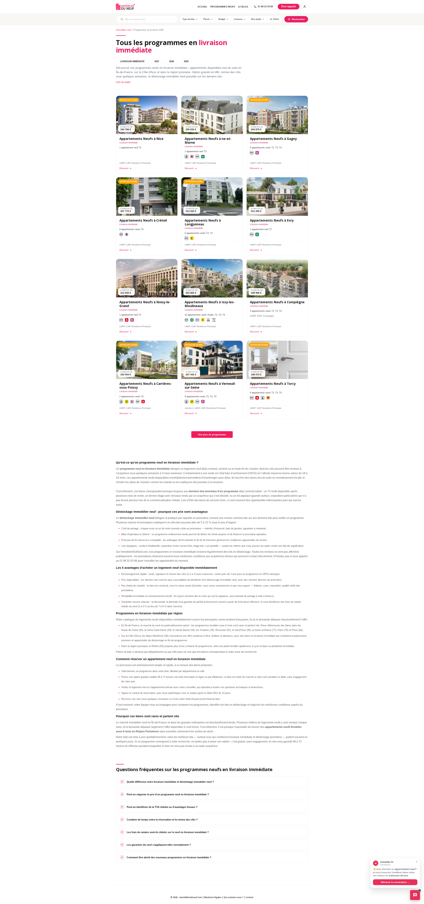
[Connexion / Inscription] (304, 6)
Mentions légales (212, 897)
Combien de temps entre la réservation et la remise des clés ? (162, 819)
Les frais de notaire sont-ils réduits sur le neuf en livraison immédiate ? (168, 832)
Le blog (243, 6)
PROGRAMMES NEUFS (222, 6)
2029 (186, 61)
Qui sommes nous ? (233, 897)
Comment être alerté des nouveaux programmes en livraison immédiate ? (169, 857)
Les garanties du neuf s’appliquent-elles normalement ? (159, 844)
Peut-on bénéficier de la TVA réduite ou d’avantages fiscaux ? (162, 807)
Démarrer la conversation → (395, 882)
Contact (249, 897)
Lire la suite (123, 82)
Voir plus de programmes (212, 434)
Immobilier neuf (123, 30)
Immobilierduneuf (125, 6)
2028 (171, 61)
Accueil (202, 6)
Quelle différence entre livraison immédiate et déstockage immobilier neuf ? (170, 781)
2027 (157, 61)
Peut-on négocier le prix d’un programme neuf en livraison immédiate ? (168, 794)
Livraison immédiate (132, 61)
